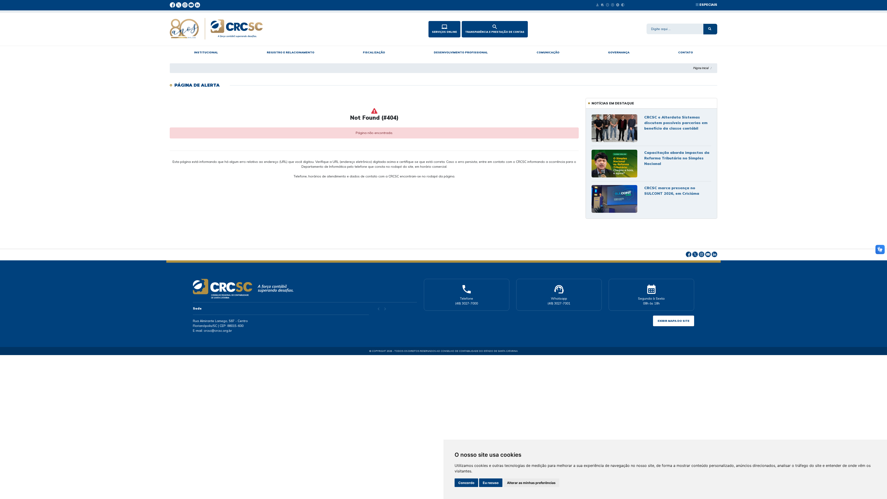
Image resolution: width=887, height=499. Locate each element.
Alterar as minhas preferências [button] (531, 483)
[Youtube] (191, 5)
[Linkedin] (197, 5)
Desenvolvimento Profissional (461, 52)
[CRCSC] (282, 29)
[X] (179, 5)
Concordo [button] (466, 483)
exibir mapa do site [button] (674, 321)
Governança (618, 52)
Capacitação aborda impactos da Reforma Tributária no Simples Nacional (676, 158)
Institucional (206, 52)
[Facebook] (173, 5)
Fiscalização (374, 52)
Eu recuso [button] (491, 483)
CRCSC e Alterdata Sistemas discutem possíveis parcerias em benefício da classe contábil (676, 123)
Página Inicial (701, 68)
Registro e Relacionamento (290, 52)
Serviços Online (444, 28)
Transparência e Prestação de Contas (494, 28)
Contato (685, 52)
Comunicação (548, 52)
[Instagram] (185, 5)
